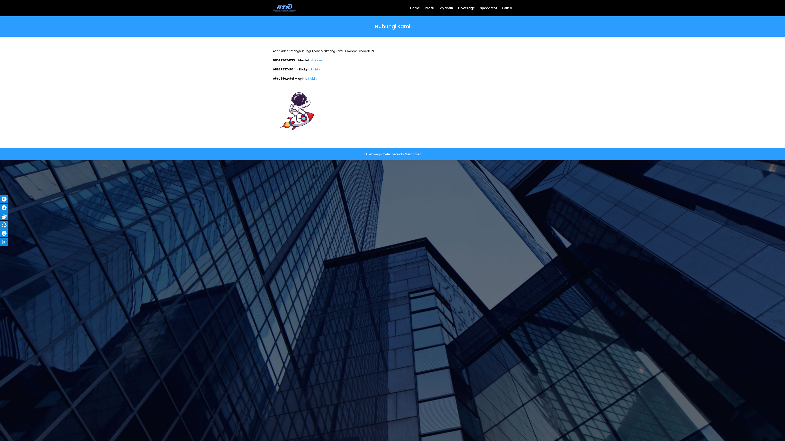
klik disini (318, 60)
